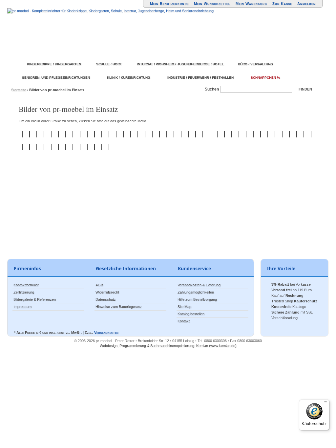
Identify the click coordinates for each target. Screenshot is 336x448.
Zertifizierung (23, 292)
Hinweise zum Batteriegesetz (118, 307)
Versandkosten (106, 333)
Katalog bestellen (191, 314)
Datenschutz (105, 299)
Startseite (18, 90)
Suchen (212, 89)
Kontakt (184, 321)
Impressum (22, 307)
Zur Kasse (282, 4)
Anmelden (306, 4)
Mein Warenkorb (251, 4)
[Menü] (325, 403)
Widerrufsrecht (107, 292)
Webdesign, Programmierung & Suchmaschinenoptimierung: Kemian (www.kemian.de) (168, 346)
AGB (99, 285)
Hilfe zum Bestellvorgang (197, 299)
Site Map (184, 307)
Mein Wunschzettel (212, 4)
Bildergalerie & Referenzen (34, 299)
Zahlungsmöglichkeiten (196, 292)
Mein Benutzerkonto (169, 4)
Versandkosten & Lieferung (199, 285)
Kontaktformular (26, 285)
